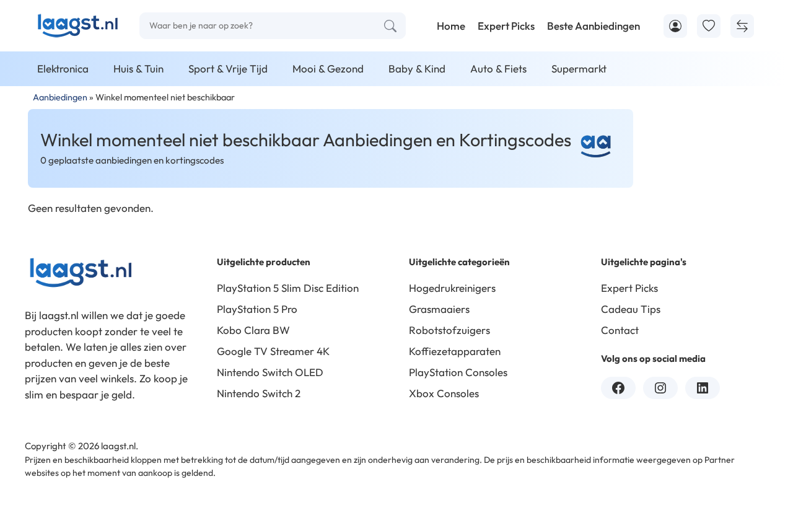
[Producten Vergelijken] (742, 26)
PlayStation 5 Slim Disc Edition (288, 287)
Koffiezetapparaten (455, 351)
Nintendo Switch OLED (270, 372)
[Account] (675, 26)
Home (451, 25)
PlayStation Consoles (458, 372)
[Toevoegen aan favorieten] (709, 26)
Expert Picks (506, 25)
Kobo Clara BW (253, 329)
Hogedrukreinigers (452, 287)
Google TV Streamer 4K (273, 351)
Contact (620, 329)
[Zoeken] (390, 26)
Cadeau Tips (630, 308)
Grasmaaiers (439, 308)
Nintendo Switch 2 (258, 393)
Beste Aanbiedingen (593, 25)
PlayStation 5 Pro (257, 308)
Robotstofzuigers (449, 329)
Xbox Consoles (444, 393)
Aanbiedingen (60, 97)
